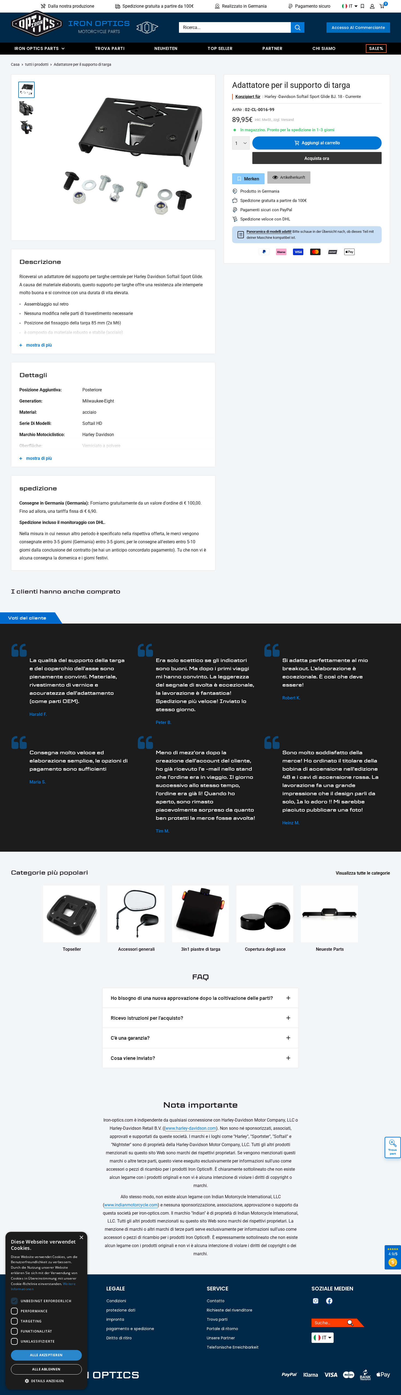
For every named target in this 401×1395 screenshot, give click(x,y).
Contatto (216, 1301)
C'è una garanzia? (130, 1038)
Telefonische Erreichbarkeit (233, 1347)
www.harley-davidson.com (190, 1128)
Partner (272, 48)
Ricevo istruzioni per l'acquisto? (147, 1018)
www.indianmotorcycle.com (131, 1205)
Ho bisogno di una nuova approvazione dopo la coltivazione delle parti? (192, 998)
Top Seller (220, 48)
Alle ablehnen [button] (46, 1369)
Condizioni (116, 1301)
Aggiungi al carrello (321, 142)
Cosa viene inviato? (133, 1058)
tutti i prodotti (36, 64)
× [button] (81, 1238)
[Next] (208, 158)
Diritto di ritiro (119, 1338)
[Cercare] (297, 27)
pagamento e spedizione (130, 1328)
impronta (115, 1319)
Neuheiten (165, 48)
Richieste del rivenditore (229, 1310)
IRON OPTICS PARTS (36, 48)
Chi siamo (324, 48)
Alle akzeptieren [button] (46, 1355)
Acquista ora (316, 158)
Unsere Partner (221, 1338)
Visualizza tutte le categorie (363, 873)
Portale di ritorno (222, 1328)
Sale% (376, 48)
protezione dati (120, 1310)
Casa (15, 64)
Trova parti (109, 48)
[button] (46, 1381)
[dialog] (46, 1311)
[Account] (372, 6)
